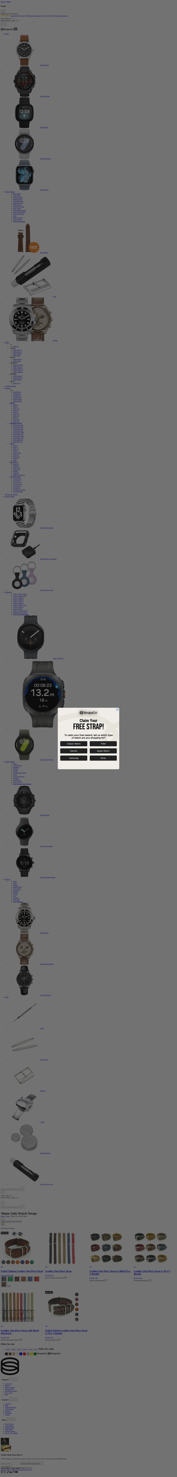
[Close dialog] (117, 710)
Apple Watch (103, 751)
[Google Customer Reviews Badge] (23, 459)
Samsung (73, 758)
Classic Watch (74, 743)
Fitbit (103, 743)
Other (103, 758)
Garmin (73, 751)
